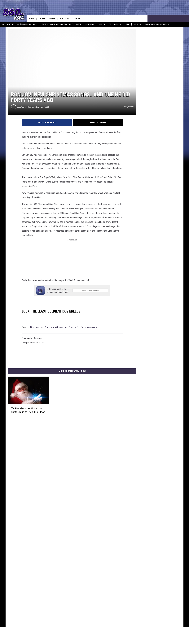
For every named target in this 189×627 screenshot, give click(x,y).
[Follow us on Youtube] (137, 18)
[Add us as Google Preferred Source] (123, 18)
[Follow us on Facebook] (130, 18)
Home (31, 19)
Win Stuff (64, 19)
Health (102, 24)
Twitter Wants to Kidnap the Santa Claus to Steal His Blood (28, 410)
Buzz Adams (21, 107)
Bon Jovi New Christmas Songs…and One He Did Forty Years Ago (64, 327)
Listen (52, 19)
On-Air (42, 19)
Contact (77, 19)
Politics (137, 24)
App (127, 24)
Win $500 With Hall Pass (26, 24)
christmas (37, 338)
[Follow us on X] (144, 18)
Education (90, 24)
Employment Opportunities (157, 24)
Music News (38, 342)
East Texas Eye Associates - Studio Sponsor (61, 24)
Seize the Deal (115, 24)
